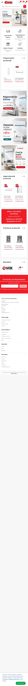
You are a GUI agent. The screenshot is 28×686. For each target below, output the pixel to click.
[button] (2, 2)
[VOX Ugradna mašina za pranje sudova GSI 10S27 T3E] (8, 239)
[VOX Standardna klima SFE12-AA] (19, 71)
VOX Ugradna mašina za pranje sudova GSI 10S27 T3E (8, 246)
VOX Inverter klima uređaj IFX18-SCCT (7, 196)
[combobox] (14, 6)
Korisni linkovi (5, 329)
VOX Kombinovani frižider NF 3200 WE (8, 79)
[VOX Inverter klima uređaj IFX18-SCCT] (8, 189)
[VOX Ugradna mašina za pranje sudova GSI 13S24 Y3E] (19, 239)
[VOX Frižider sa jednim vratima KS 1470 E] (19, 189)
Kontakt (3, 321)
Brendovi (3, 350)
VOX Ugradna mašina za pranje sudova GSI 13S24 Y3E (19, 246)
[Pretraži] (24, 6)
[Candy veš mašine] (14, 17)
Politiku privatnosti (13, 679)
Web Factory (14, 373)
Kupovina (4, 344)
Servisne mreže (4, 323)
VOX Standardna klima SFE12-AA (19, 79)
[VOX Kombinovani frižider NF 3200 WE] (8, 71)
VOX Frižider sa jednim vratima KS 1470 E (19, 196)
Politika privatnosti (5, 336)
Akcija (2, 346)
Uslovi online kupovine (6, 338)
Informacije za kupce (5, 319)
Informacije (4, 317)
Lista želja (3, 364)
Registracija (3, 360)
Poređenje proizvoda (5, 366)
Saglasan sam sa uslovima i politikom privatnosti (14, 289)
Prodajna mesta (4, 332)
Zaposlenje (3, 334)
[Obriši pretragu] (21, 6)
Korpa (2, 362)
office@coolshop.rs (5, 312)
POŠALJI (23, 286)
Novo (2, 348)
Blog (2, 340)
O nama (3, 325)
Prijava (2, 358)
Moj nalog (4, 354)
